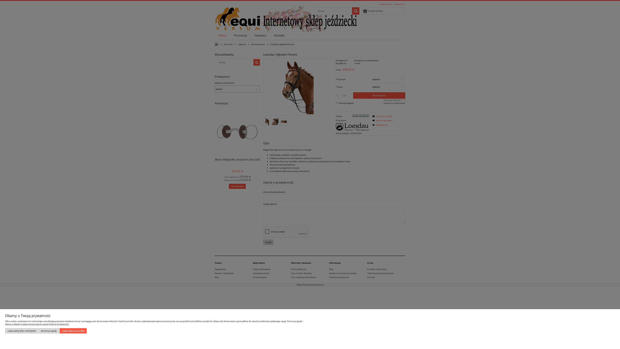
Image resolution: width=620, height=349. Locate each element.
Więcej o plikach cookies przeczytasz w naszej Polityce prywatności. (37, 324)
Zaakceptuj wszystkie (73, 330)
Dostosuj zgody (49, 330)
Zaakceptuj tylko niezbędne (21, 330)
